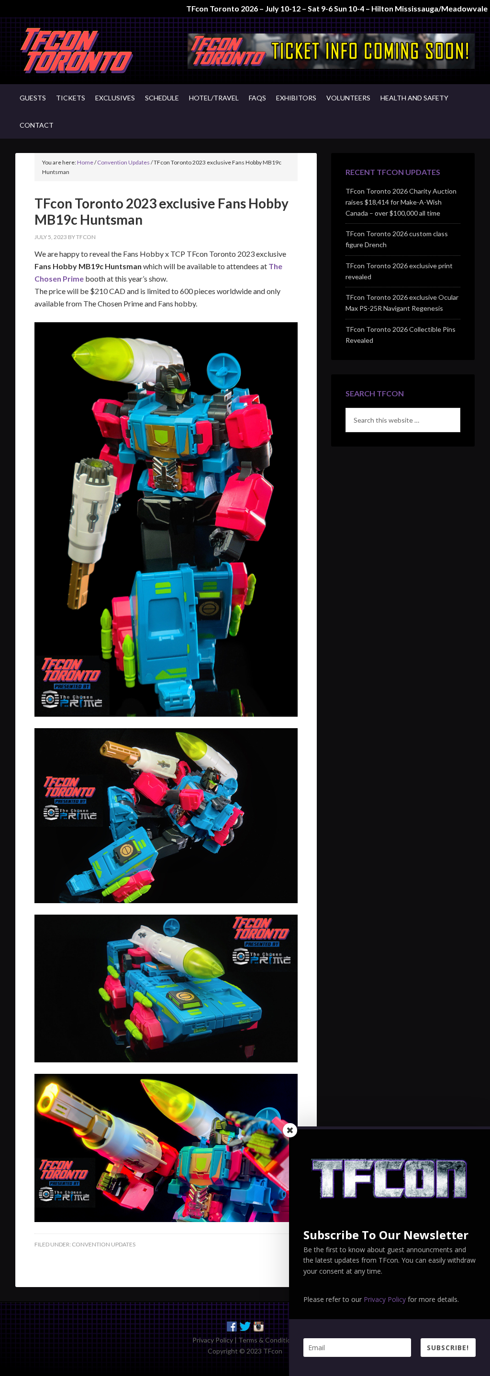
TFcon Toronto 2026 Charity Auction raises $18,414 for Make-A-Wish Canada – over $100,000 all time (401, 202)
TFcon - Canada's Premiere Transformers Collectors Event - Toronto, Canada (96, 51)
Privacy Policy (212, 1340)
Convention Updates (103, 1244)
